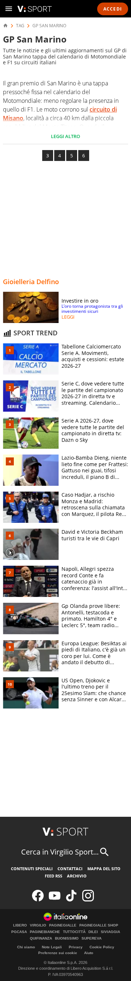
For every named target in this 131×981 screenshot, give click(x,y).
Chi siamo (26, 947)
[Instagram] (88, 900)
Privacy (76, 947)
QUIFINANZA (41, 938)
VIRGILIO (38, 925)
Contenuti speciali (32, 868)
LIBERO (20, 925)
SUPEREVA (92, 938)
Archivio (77, 876)
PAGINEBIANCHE (45, 932)
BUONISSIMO (67, 938)
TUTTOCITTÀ (74, 932)
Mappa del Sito (103, 868)
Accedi (112, 9)
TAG (20, 25)
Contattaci (70, 868)
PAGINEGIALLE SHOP (98, 925)
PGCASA (19, 932)
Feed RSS (53, 876)
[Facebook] (38, 900)
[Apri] (8, 8)
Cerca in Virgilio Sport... (60, 852)
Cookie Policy (102, 947)
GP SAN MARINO (49, 25)
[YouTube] (54, 900)
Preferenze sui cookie (57, 953)
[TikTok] (71, 900)
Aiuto (88, 953)
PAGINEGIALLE (62, 925)
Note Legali (52, 947)
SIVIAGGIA (110, 932)
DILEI (93, 932)
